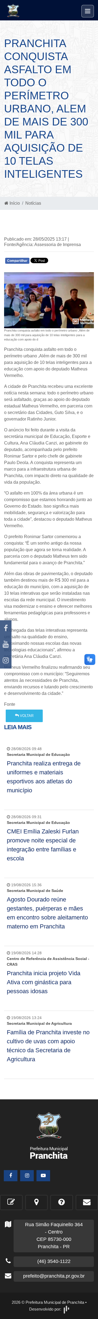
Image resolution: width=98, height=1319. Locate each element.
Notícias (33, 203)
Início (14, 203)
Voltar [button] (26, 716)
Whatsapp (69, 261)
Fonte (9, 704)
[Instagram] (5, 660)
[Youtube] (5, 644)
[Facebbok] (10, 1175)
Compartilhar (17, 261)
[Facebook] (5, 628)
